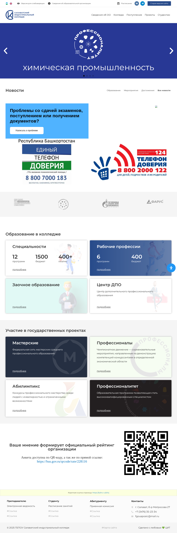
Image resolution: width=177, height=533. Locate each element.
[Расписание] (118, 3)
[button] (5, 51)
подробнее (19, 269)
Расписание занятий (60, 506)
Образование (114, 90)
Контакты (137, 501)
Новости (15, 90)
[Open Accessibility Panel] (171, 267)
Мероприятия (131, 90)
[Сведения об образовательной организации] (49, 3)
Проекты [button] (150, 15)
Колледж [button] (119, 15)
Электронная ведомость (21, 506)
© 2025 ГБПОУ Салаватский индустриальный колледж (38, 527)
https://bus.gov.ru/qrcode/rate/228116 (62, 461)
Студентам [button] (164, 15)
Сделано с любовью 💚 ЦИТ (154, 527)
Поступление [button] (134, 15)
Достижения (147, 90)
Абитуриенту (98, 501)
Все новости (164, 90)
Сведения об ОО (101, 15)
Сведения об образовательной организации (71, 3)
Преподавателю (16, 501)
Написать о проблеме (27, 130)
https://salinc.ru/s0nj (101, 493)
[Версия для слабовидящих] (18, 3)
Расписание (126, 3)
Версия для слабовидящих (33, 3)
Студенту (53, 501)
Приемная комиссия (102, 506)
